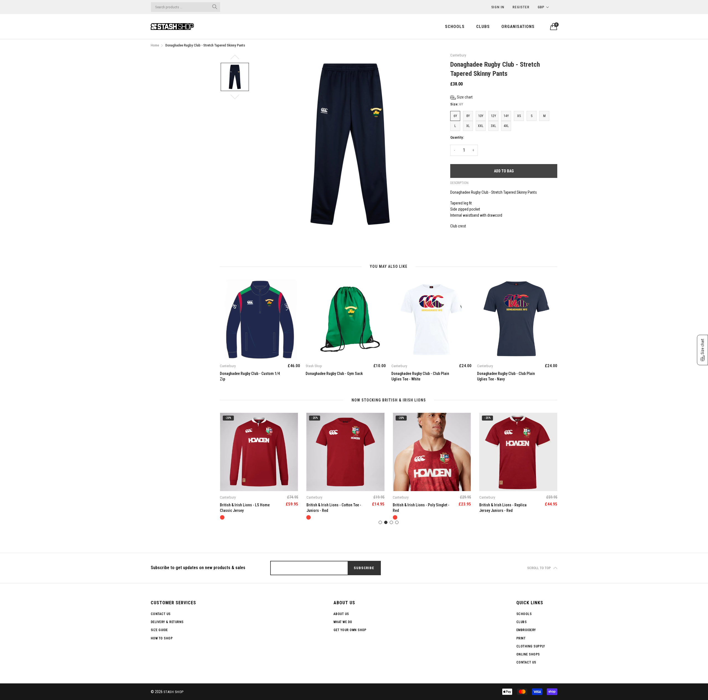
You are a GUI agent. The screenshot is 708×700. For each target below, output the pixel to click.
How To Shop (162, 638)
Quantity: (457, 137)
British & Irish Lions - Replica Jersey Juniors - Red (503, 508)
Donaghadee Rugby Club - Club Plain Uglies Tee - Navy (506, 376)
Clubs (483, 26)
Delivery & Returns (167, 622)
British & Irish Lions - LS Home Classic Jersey (245, 508)
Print (520, 638)
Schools (455, 26)
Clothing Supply (530, 646)
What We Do (343, 622)
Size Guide (159, 630)
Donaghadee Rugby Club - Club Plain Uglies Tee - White (420, 376)
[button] (461, 97)
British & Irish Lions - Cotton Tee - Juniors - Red (333, 508)
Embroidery (526, 630)
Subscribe (364, 568)
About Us (341, 614)
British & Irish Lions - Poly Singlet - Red (421, 508)
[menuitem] (454, 26)
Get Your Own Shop (350, 630)
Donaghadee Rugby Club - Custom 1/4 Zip (250, 376)
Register (520, 7)
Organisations (518, 26)
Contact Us (161, 614)
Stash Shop (173, 692)
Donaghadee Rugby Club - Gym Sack (334, 373)
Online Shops (528, 654)
